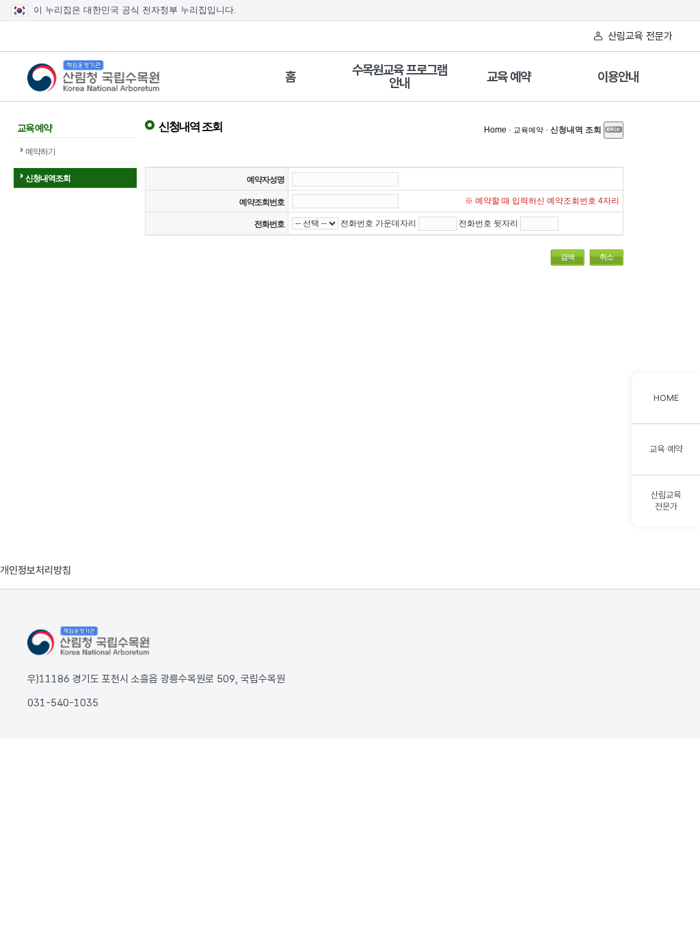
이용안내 (617, 77)
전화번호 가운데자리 (378, 223)
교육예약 (528, 130)
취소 (606, 257)
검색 (567, 257)
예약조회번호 (261, 202)
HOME (666, 398)
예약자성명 (265, 179)
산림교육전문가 (666, 501)
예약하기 (40, 151)
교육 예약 (508, 77)
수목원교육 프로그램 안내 (399, 76)
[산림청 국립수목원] (88, 641)
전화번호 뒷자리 (488, 223)
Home (495, 130)
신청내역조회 (47, 178)
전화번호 (269, 224)
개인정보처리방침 (35, 570)
